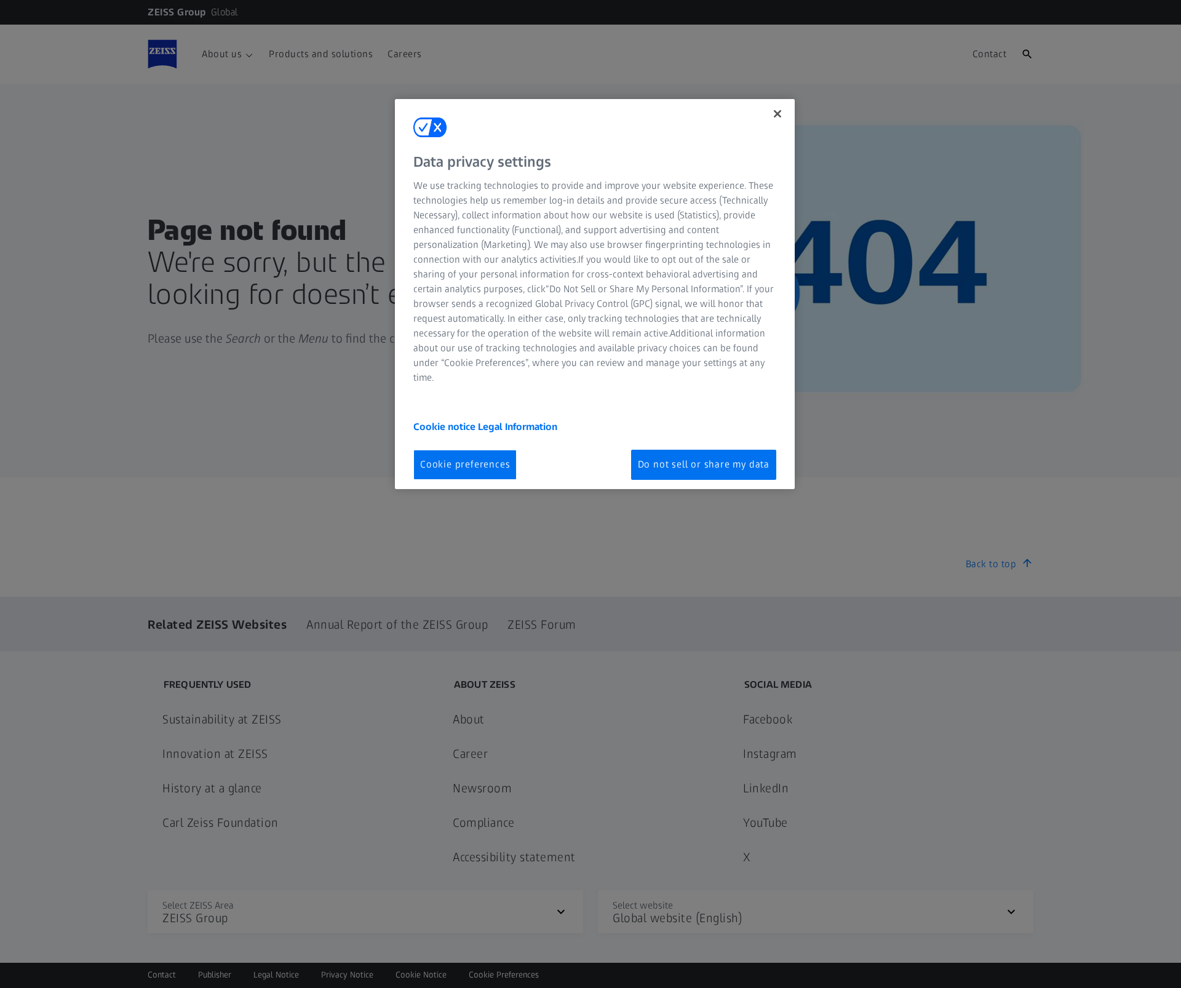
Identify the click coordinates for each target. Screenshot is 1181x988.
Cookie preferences (465, 464)
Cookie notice (445, 426)
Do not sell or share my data (703, 464)
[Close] (777, 113)
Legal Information (517, 426)
